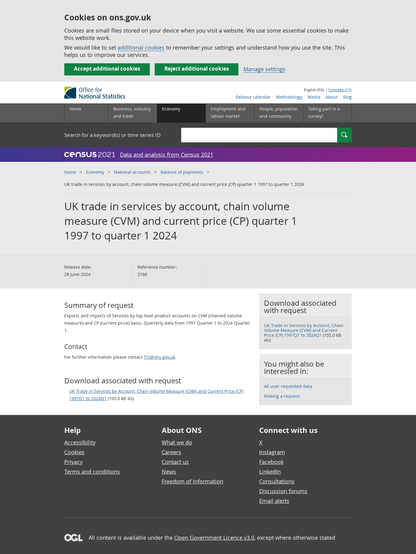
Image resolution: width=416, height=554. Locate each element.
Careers (171, 452)
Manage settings (264, 69)
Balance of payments (181, 172)
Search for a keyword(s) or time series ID (112, 134)
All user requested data (288, 386)
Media (314, 97)
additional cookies (141, 47)
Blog (347, 97)
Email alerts (274, 500)
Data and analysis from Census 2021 (166, 154)
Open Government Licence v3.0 (214, 537)
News (169, 471)
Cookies (74, 452)
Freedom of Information (192, 481)
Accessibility (80, 442)
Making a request (282, 396)
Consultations (276, 481)
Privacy (73, 461)
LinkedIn (270, 471)
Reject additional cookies (196, 68)
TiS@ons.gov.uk (159, 357)
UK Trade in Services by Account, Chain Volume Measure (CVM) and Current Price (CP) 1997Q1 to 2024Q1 (156, 394)
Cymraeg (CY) (340, 89)
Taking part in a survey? (324, 112)
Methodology (289, 97)
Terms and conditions (92, 471)
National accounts (132, 172)
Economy (95, 172)
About (332, 97)
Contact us (175, 461)
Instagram (272, 452)
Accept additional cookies (107, 68)
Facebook (271, 461)
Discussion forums (283, 491)
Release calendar (253, 97)
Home (75, 109)
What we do (177, 442)
